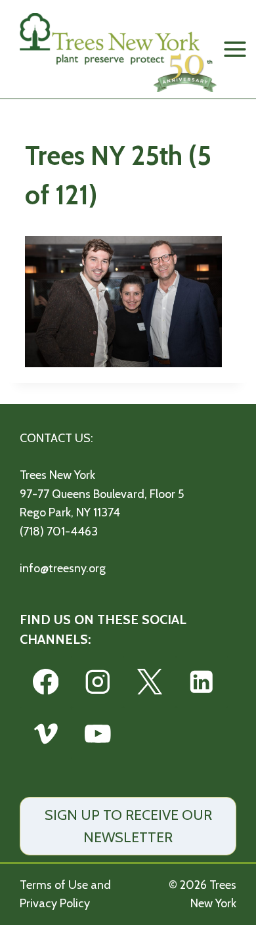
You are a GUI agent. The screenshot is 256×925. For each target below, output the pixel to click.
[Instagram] (97, 682)
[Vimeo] (46, 733)
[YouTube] (97, 733)
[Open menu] (235, 49)
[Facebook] (46, 682)
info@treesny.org (63, 568)
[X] (149, 682)
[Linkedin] (202, 682)
